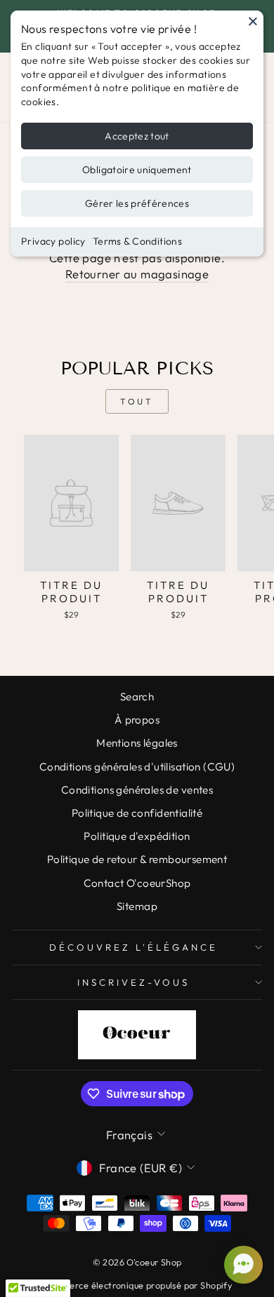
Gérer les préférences (137, 203)
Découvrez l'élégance (133, 947)
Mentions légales (137, 742)
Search (137, 696)
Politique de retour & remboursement (137, 859)
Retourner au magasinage (137, 273)
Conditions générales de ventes (137, 789)
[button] (242, 1265)
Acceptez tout (137, 136)
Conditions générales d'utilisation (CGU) (137, 766)
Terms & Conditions (137, 241)
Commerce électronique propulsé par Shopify (137, 1285)
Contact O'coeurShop (137, 883)
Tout (136, 401)
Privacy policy (53, 241)
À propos (137, 719)
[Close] (252, 21)
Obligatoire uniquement (137, 169)
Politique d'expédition (137, 836)
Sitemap (137, 906)
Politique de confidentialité (137, 813)
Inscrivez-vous (133, 982)
